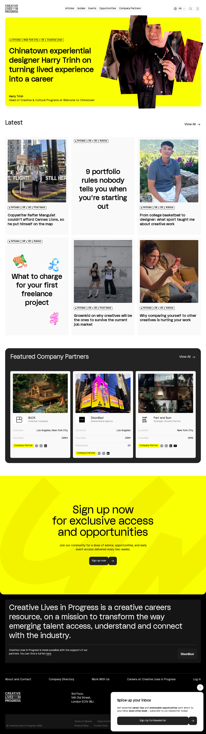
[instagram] (41, 446)
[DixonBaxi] (102, 393)
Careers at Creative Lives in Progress (151, 679)
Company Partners (130, 8)
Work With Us (100, 679)
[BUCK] (40, 393)
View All (190, 124)
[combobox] (179, 8)
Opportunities (107, 8)
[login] (197, 8)
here (48, 654)
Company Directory (61, 679)
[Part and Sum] (165, 393)
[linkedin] (45, 446)
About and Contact (18, 679)
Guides (81, 8)
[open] (190, 8)
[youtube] (175, 446)
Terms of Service (83, 721)
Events (92, 8)
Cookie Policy (101, 726)
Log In (197, 679)
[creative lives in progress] (11, 9)
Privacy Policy (82, 726)
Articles (69, 8)
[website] (36, 446)
